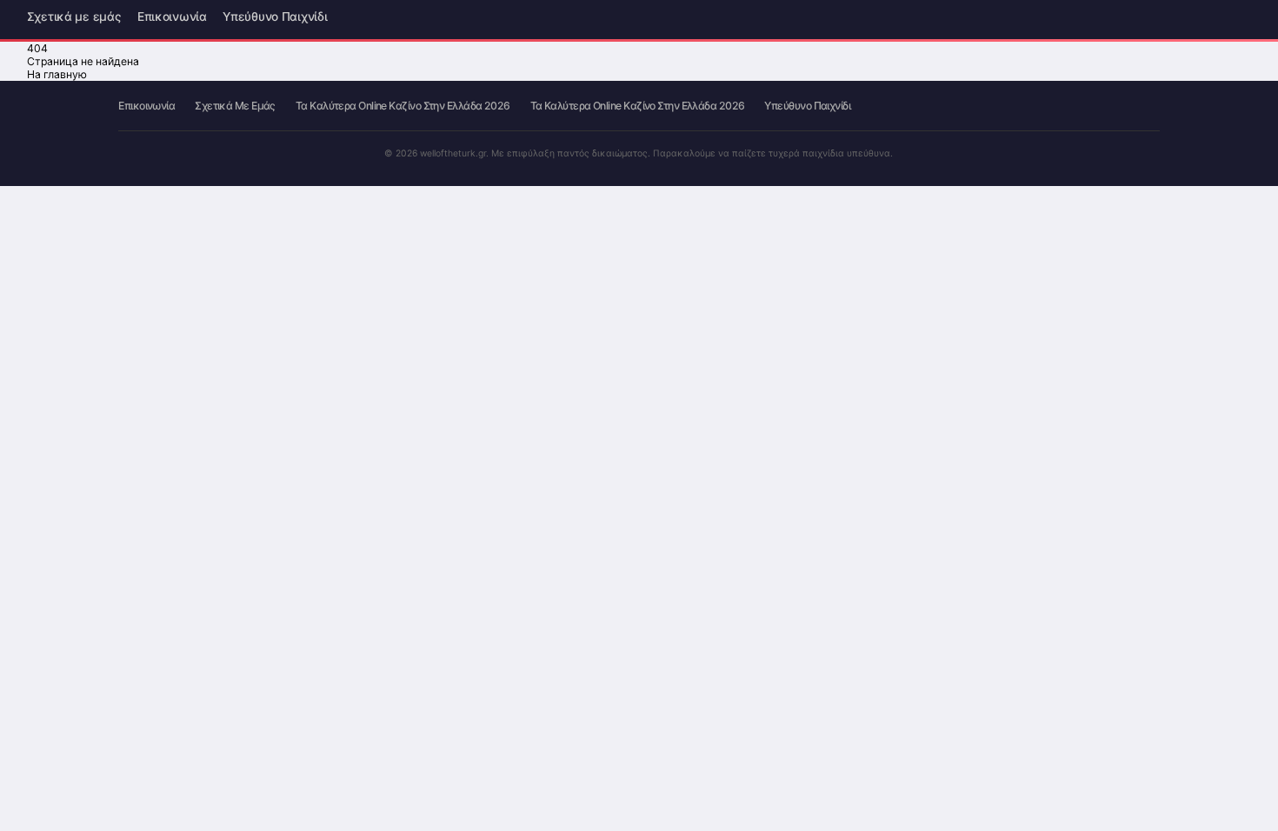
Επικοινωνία (172, 17)
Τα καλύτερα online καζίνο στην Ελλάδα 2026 (403, 106)
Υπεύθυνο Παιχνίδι (275, 17)
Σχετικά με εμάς (74, 17)
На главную (57, 74)
